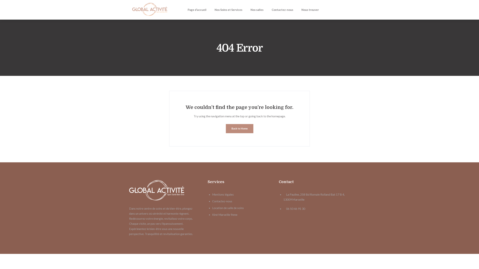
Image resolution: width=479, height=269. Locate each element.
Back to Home (239, 128)
